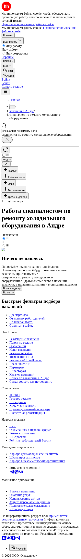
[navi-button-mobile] (5, 91)
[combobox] (20, 131)
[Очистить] (7, 139)
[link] (8, 70)
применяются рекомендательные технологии (34, 517)
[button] (6, 79)
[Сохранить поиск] (5, 150)
